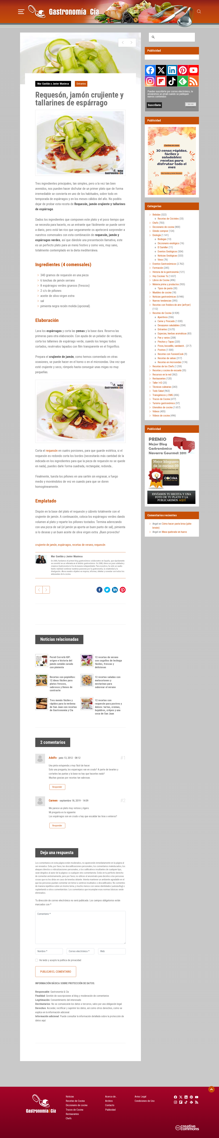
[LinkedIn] (185, 1097)
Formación (157, 267)
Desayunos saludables (169, 325)
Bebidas (156, 214)
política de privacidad (70, 960)
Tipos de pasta (165, 288)
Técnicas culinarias (161, 386)
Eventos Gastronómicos (164, 263)
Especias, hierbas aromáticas (172, 333)
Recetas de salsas (167, 358)
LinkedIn (172, 70)
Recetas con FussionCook (171, 354)
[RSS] (196, 1102)
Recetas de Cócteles (168, 218)
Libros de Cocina (160, 280)
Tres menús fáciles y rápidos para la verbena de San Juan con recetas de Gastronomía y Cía (63, 705)
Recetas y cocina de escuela (166, 370)
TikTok (172, 81)
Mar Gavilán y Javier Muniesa (53, 83)
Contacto (109, 1105)
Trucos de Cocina (161, 399)
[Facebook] (175, 1097)
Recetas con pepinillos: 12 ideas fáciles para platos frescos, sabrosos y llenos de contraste (62, 684)
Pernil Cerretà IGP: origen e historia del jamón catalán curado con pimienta (61, 662)
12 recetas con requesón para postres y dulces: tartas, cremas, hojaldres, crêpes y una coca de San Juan (108, 707)
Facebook (150, 70)
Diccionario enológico (168, 243)
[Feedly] (191, 1102)
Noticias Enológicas (167, 255)
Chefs (155, 222)
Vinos (160, 259)
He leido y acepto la (60, 960)
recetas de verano (82, 544)
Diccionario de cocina (163, 226)
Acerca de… (111, 1096)
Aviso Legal (140, 1096)
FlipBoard (161, 81)
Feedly (182, 81)
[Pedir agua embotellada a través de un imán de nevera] (122, 42)
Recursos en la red (161, 374)
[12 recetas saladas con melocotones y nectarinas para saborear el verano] (87, 680)
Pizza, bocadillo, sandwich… (171, 345)
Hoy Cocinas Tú (160, 276)
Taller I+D (157, 382)
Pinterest (182, 70)
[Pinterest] (191, 1097)
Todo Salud (158, 390)
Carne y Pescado (166, 321)
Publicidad (110, 1109)
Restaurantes (159, 378)
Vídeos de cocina (161, 415)
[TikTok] (185, 1102)
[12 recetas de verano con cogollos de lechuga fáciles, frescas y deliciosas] (87, 660)
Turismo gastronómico (163, 403)
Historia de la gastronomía (165, 272)
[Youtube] (196, 1097)
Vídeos (155, 411)
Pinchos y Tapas (166, 341)
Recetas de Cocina (161, 313)
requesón (52, 451)
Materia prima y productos (165, 284)
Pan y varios (164, 337)
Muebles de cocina (161, 292)
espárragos (64, 544)
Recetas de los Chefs (163, 366)
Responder (57, 787)
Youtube (193, 70)
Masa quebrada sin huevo (174, 531)
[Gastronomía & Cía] (63, 11)
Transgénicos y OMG (162, 395)
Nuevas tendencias (161, 300)
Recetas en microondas (169, 362)
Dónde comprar (160, 231)
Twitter (161, 70)
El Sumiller (163, 247)
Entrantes (81, 83)
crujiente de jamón (46, 544)
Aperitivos (163, 317)
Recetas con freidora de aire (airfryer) (171, 304)
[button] (21, 11)
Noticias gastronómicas (164, 296)
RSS (193, 81)
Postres (162, 349)
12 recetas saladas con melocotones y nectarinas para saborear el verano (107, 682)
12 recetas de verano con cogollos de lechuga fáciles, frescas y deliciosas (108, 662)
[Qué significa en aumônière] (131, 42)
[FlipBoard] (180, 1102)
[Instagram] (175, 1102)
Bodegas (162, 239)
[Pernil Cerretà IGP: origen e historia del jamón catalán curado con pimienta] (42, 660)
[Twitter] (180, 1097)
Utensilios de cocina (162, 407)
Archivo (109, 1100)
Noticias (70, 1096)
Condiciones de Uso (145, 1100)
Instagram (150, 81)
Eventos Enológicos (167, 251)
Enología (156, 235)
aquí (44, 1020)
